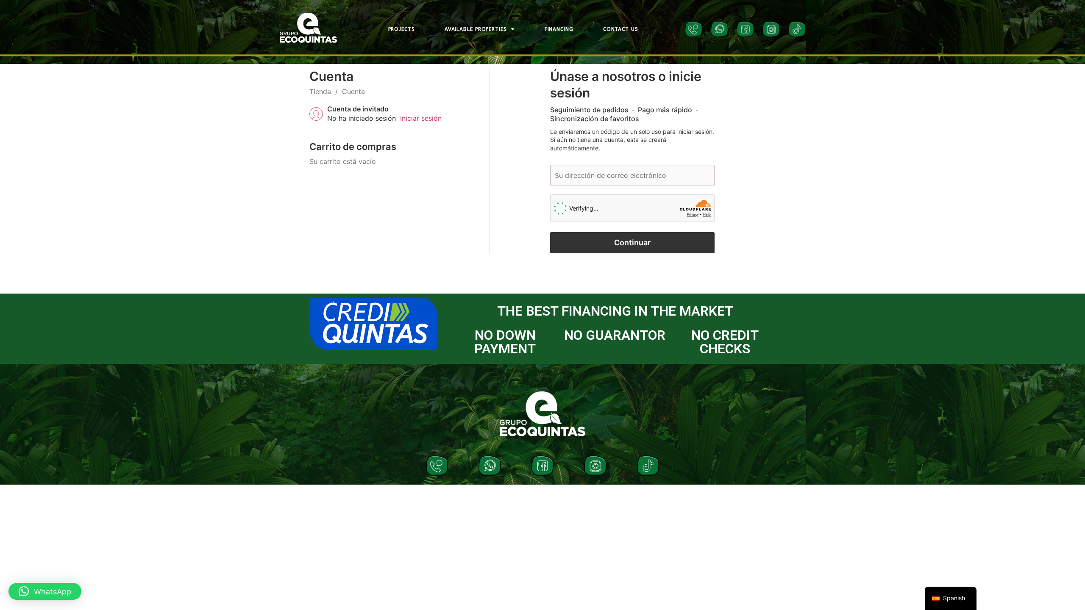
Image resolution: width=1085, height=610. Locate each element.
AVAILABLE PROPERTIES (476, 29)
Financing (559, 29)
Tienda (320, 91)
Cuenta (353, 91)
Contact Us (620, 29)
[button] (44, 591)
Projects (401, 29)
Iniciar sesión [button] (421, 118)
